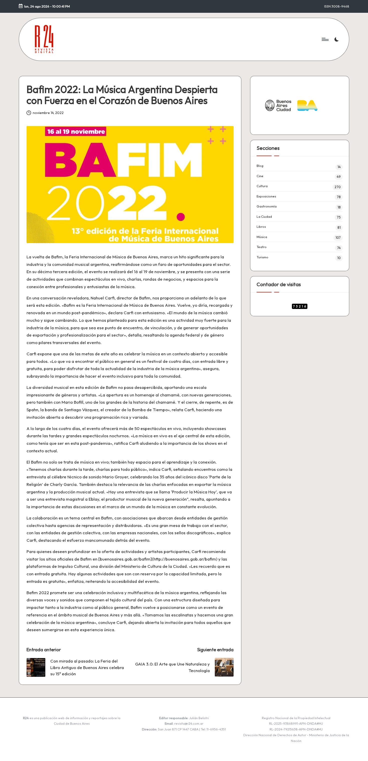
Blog (260, 166)
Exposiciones (266, 196)
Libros (261, 227)
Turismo (262, 257)
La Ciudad (264, 216)
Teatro (262, 247)
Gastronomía (267, 206)
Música (262, 237)
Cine (260, 176)
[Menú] (325, 39)
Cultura (262, 186)
